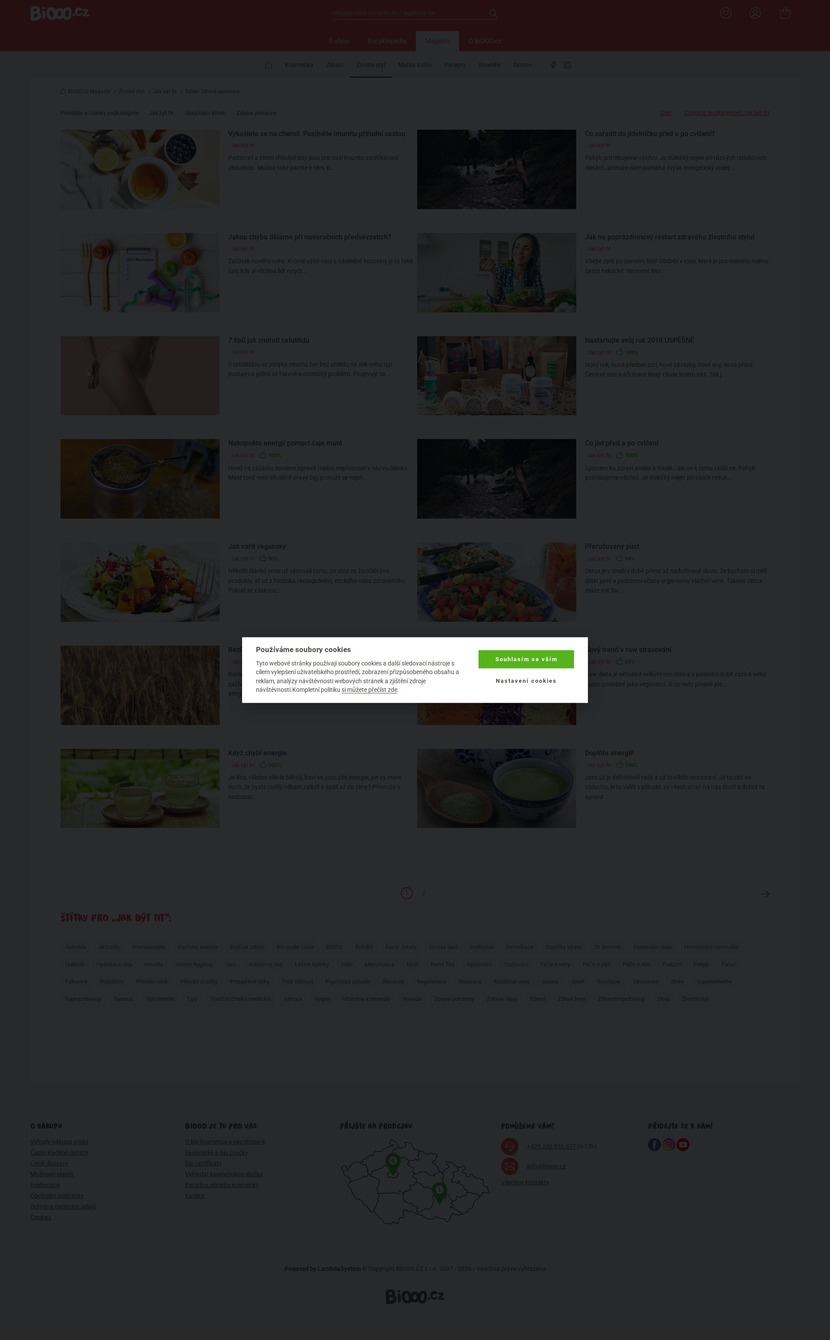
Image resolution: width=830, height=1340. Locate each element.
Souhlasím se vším (526, 659)
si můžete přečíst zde (369, 689)
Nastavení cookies (526, 681)
